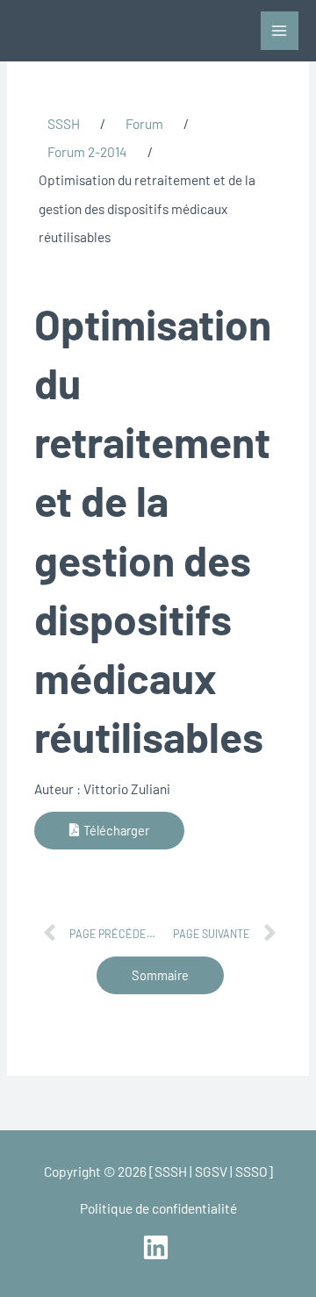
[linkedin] (157, 1247)
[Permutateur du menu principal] (279, 30)
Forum (144, 123)
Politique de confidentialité (158, 1208)
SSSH (63, 123)
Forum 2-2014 (87, 151)
